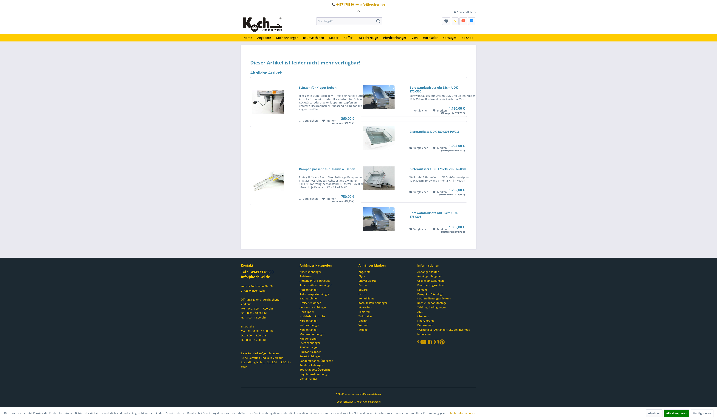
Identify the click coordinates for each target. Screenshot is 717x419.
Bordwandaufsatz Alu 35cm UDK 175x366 (433, 89)
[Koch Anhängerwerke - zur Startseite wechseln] (262, 24)
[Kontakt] (455, 21)
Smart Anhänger (310, 356)
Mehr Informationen (463, 413)
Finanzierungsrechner (431, 285)
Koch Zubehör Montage (432, 303)
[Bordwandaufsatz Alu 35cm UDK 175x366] (379, 97)
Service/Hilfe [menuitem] (465, 12)
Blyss (361, 276)
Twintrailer (365, 316)
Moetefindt (365, 307)
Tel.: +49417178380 (257, 272)
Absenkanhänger (310, 272)
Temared (364, 312)
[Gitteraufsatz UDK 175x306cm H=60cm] (379, 178)
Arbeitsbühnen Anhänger (316, 285)
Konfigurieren (702, 413)
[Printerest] (442, 343)
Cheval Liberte (367, 280)
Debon (362, 285)
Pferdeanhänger (310, 343)
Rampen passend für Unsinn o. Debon (327, 169)
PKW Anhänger (309, 347)
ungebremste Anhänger (315, 374)
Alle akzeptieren (676, 413)
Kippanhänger (309, 320)
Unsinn (362, 320)
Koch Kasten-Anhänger (372, 303)
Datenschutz (425, 325)
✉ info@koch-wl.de (370, 4)
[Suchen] (378, 21)
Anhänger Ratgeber (429, 276)
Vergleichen (310, 120)
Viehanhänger (308, 378)
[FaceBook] (471, 21)
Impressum (424, 334)
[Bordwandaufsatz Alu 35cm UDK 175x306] (379, 218)
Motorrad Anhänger (312, 334)
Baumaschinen (309, 298)
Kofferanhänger (309, 325)
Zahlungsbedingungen (431, 307)
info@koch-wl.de (255, 276)
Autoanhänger (309, 289)
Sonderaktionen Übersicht (316, 361)
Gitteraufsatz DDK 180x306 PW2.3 (434, 132)
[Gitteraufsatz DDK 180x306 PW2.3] (379, 137)
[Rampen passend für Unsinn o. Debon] (268, 182)
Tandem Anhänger (311, 365)
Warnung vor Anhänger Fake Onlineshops (443, 329)
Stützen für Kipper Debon (318, 88)
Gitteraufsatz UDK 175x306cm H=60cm (437, 169)
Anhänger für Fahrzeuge (315, 280)
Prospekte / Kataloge (430, 294)
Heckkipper (307, 312)
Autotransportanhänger (314, 294)
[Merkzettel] (446, 21)
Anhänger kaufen (428, 272)
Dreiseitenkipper (310, 303)
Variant (363, 325)
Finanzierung (425, 320)
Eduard (363, 289)
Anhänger (306, 276)
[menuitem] (349, 21)
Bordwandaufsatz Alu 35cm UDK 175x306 (433, 215)
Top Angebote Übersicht (315, 369)
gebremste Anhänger (313, 307)
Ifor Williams (366, 298)
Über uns (423, 316)
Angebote (364, 272)
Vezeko (362, 329)
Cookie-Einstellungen (430, 280)
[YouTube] (463, 21)
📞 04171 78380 (343, 4)
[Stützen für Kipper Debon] (268, 102)
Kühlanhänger (309, 329)
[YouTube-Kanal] (424, 342)
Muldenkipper (309, 338)
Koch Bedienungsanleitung (434, 298)
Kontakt (422, 289)
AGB (420, 312)
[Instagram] (437, 343)
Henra (362, 294)
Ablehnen (654, 413)
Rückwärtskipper (310, 352)
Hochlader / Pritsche (312, 316)
